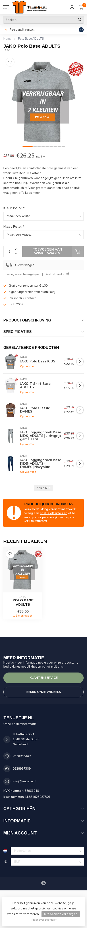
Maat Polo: (13, 226)
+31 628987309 (35, 521)
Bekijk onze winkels (43, 692)
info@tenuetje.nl (24, 781)
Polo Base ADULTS (31, 39)
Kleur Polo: (13, 208)
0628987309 (22, 756)
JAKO (6, 50)
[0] (81, 7)
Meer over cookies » (44, 920)
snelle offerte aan (53, 513)
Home (7, 39)
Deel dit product (55, 274)
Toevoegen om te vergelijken (21, 274)
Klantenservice (44, 678)
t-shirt (43, 488)
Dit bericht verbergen (60, 914)
